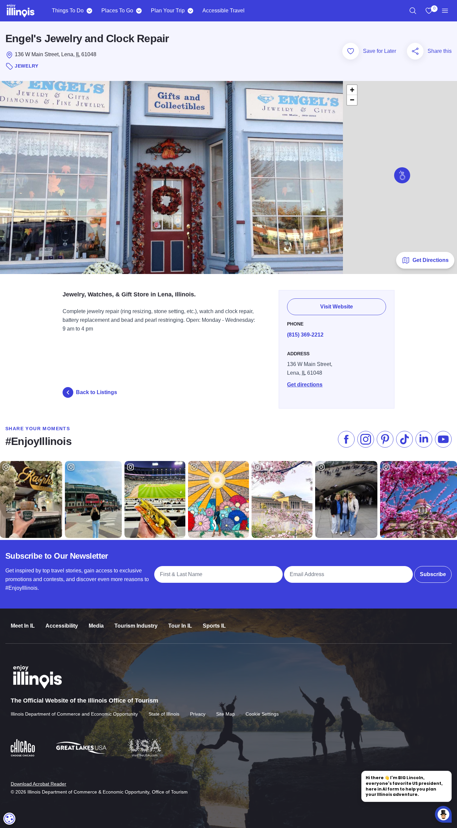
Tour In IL (180, 626)
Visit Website (336, 306)
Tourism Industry (136, 626)
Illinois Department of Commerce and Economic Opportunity (74, 714)
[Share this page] (415, 51)
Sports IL (214, 626)
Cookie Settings (262, 714)
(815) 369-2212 (305, 335)
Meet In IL (23, 626)
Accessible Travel (223, 10)
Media (96, 626)
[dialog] (9, 819)
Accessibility (61, 626)
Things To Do (68, 10)
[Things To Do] (89, 10)
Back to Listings (96, 392)
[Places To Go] (138, 10)
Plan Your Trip (168, 10)
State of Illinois (164, 714)
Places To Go (117, 10)
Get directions (305, 384)
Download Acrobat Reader (38, 784)
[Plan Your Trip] (190, 10)
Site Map (225, 714)
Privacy (197, 714)
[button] (402, 175)
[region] (412, 10)
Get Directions (431, 260)
